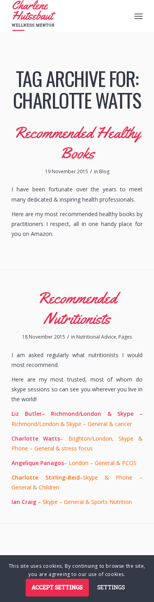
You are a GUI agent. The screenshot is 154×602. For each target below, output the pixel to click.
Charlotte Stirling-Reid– (47, 477)
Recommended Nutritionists (77, 308)
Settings (111, 587)
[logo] (63, 15)
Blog (104, 171)
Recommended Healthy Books (77, 142)
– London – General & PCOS (74, 463)
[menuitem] (137, 16)
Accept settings (57, 587)
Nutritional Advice (96, 336)
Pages (125, 336)
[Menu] (137, 16)
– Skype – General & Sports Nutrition (71, 502)
